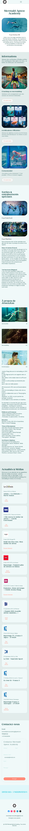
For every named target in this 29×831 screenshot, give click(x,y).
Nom (16, 748)
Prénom (6, 748)
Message (6, 767)
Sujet (5, 761)
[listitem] (14, 316)
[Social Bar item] (9, 811)
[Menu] (20, 2)
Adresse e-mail (7, 754)
